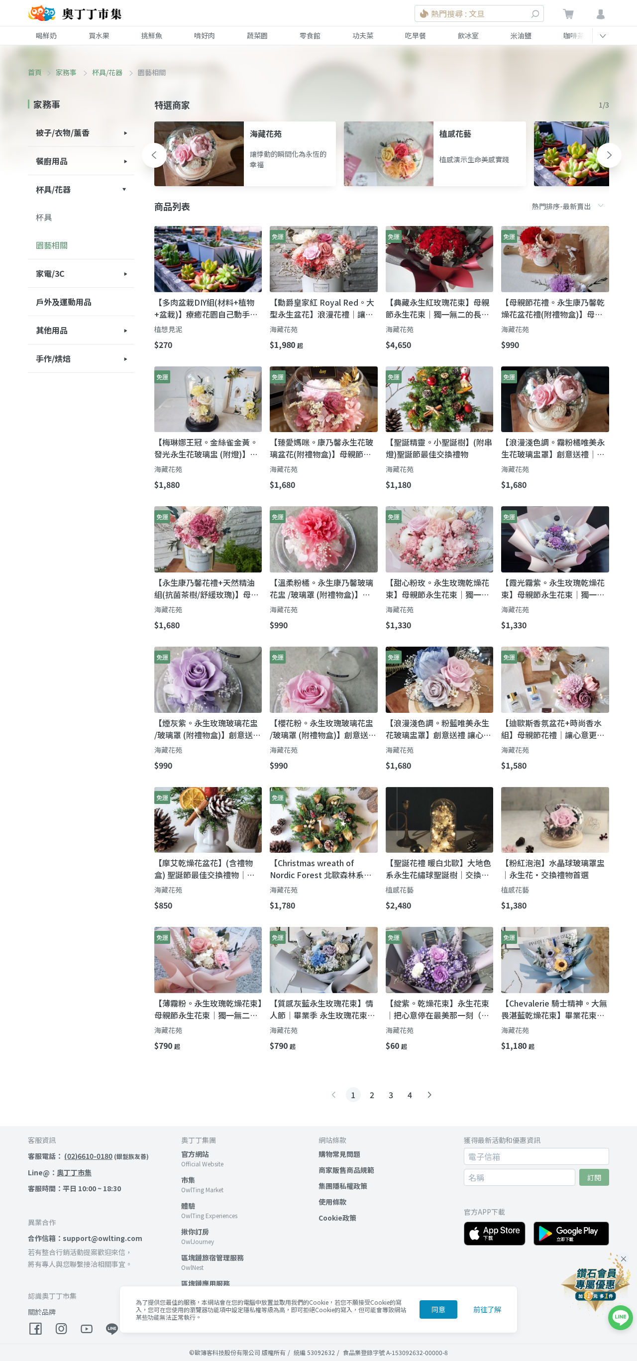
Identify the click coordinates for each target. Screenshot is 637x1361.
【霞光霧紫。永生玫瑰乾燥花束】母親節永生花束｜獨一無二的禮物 (553, 588)
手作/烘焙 (53, 358)
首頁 (35, 72)
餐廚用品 (52, 161)
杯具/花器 (108, 72)
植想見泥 (168, 329)
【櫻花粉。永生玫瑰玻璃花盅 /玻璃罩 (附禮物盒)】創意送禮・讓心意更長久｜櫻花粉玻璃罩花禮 (321, 729)
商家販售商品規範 (346, 1170)
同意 (438, 1309)
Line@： (60, 1172)
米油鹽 (521, 35)
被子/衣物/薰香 (63, 132)
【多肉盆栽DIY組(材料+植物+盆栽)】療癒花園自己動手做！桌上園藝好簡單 (204, 308)
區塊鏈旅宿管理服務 (212, 1257)
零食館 (310, 35)
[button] (154, 155)
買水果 (99, 35)
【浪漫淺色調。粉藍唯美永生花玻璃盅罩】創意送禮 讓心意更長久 (438, 729)
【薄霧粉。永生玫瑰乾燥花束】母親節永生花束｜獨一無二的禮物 (208, 1009)
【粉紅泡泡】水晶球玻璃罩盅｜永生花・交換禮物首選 (553, 869)
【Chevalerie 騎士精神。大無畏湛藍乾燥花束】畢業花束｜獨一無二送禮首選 (554, 1009)
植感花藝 (400, 890)
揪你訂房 (195, 1232)
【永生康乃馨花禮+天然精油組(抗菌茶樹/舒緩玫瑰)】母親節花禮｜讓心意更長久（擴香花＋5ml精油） (206, 588)
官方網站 (195, 1154)
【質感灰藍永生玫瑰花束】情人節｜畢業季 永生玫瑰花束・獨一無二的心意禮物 (322, 1009)
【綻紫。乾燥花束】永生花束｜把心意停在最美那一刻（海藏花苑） (437, 1009)
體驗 (188, 1206)
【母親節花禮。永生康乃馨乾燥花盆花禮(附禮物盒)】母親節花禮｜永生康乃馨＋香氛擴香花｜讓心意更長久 (553, 308)
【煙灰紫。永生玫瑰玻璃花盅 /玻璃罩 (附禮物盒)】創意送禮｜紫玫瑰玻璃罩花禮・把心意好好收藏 (207, 729)
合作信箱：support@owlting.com (85, 1238)
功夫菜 (362, 35)
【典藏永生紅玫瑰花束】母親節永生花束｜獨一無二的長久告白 (437, 308)
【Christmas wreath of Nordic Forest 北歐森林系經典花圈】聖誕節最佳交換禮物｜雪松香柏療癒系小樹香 (321, 869)
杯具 (44, 217)
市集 (188, 1180)
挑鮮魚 (151, 35)
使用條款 (332, 1202)
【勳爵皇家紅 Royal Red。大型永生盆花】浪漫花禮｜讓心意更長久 (322, 308)
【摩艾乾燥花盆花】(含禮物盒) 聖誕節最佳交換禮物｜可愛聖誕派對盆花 (204, 869)
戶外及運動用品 (64, 302)
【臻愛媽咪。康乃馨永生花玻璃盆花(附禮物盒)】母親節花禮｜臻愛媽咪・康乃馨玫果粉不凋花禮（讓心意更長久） (321, 448)
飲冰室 (468, 35)
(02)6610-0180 (88, 1156)
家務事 (67, 72)
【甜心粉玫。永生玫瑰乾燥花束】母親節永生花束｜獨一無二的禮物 (437, 588)
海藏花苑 (284, 329)
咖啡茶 (573, 35)
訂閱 (594, 1177)
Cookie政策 (337, 1218)
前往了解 (487, 1309)
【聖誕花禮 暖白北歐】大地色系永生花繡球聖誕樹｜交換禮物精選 (438, 869)
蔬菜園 (257, 35)
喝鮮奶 (46, 35)
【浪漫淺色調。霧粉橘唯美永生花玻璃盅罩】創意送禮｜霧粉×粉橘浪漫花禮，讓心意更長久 (553, 448)
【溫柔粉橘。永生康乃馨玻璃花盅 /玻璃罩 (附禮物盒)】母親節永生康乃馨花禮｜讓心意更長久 (321, 588)
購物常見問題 (339, 1154)
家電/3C (50, 273)
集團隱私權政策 (342, 1186)
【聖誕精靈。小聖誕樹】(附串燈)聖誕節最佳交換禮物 (439, 448)
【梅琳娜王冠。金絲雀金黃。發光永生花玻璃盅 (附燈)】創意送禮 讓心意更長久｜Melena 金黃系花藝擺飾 (206, 448)
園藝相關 (52, 245)
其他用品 (52, 330)
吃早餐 (415, 35)
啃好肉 (204, 35)
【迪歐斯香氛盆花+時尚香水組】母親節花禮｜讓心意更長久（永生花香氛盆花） (553, 729)
